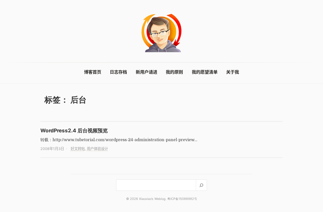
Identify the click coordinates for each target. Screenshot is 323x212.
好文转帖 (78, 148)
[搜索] (201, 185)
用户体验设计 (97, 148)
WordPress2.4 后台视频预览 (74, 130)
